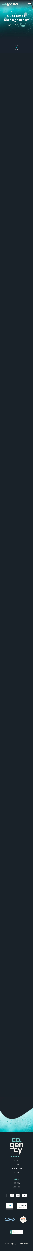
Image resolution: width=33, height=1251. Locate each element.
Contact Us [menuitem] (16, 1158)
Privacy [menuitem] (16, 1173)
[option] (16, 1008)
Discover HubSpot (11, 594)
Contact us (16, 164)
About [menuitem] (16, 1150)
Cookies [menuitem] (16, 1177)
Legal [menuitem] (16, 1169)
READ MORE (8, 883)
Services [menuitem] (16, 1154)
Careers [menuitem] (16, 1162)
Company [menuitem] (16, 1146)
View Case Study (13, 1093)
